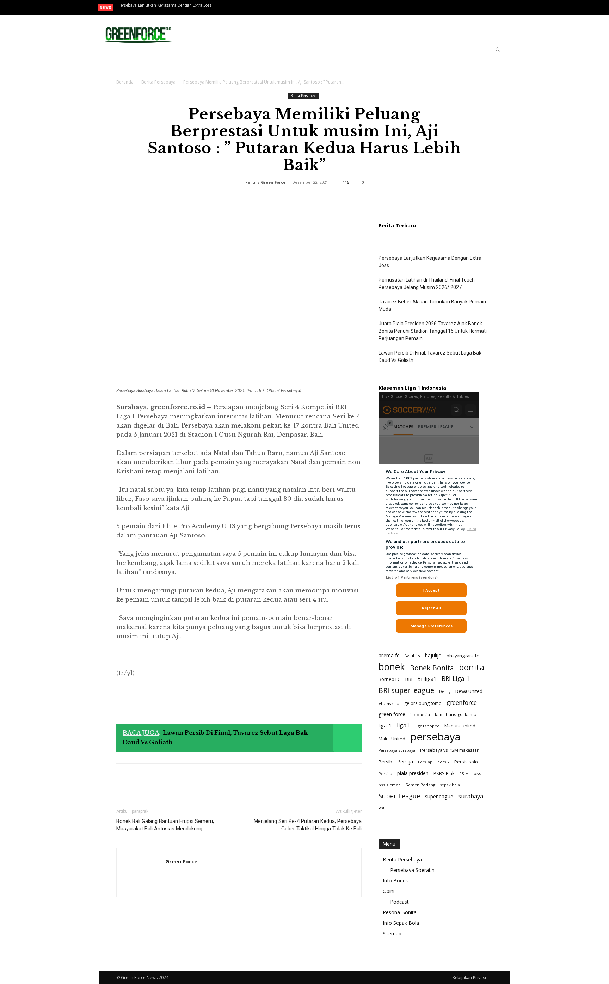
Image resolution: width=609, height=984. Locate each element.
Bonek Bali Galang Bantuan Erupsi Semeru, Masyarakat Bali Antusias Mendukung (165, 825)
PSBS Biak (443, 773)
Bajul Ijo (412, 655)
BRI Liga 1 (456, 678)
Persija (405, 761)
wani (383, 807)
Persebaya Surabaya (397, 750)
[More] (361, 198)
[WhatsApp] (280, 198)
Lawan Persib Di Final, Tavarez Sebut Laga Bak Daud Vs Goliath (430, 356)
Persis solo (466, 761)
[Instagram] (481, 8)
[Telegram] (328, 198)
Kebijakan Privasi (469, 977)
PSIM (464, 773)
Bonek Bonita (432, 667)
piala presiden (413, 773)
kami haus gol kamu (455, 714)
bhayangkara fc (463, 655)
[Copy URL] (345, 198)
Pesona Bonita (400, 912)
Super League (399, 796)
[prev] (280, 7)
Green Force (273, 182)
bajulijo (433, 655)
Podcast (399, 901)
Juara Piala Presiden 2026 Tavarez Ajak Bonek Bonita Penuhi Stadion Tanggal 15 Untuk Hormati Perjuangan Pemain (181, 7)
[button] (498, 49)
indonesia (420, 714)
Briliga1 (427, 679)
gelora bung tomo (423, 703)
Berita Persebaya (158, 82)
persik (443, 761)
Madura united (459, 725)
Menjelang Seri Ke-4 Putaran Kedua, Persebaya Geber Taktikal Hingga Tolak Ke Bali (308, 825)
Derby (444, 691)
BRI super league (406, 690)
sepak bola (450, 784)
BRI (408, 679)
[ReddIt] (296, 198)
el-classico (389, 703)
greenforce (462, 702)
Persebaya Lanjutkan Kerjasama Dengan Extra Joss (165, 5)
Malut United (392, 739)
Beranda (125, 82)
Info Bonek (395, 880)
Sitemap (392, 933)
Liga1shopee (426, 725)
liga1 (403, 725)
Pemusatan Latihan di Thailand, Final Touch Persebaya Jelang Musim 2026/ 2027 (427, 283)
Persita (385, 773)
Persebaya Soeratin (412, 870)
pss (477, 773)
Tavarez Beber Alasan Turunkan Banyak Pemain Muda (432, 305)
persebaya (435, 736)
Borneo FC (389, 679)
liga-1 (385, 725)
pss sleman (390, 784)
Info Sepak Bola (401, 923)
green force (392, 714)
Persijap (425, 761)
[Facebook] (469, 8)
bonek (392, 666)
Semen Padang (420, 784)
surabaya (470, 796)
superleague (439, 796)
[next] (291, 7)
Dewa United (468, 691)
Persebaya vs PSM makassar (449, 750)
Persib (385, 761)
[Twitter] (492, 8)
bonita (471, 667)
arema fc (389, 655)
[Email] (312, 198)
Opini (388, 891)
